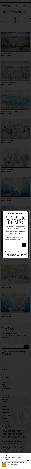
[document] (15, 234)
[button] (27, 212)
